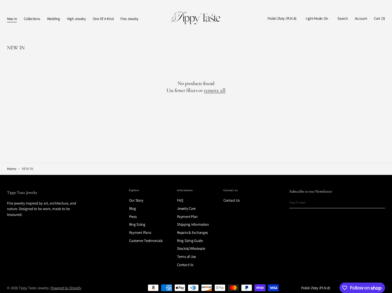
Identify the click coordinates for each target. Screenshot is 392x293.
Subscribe (378, 202)
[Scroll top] (383, 284)
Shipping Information (193, 224)
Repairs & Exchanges (192, 232)
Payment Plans (140, 232)
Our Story (136, 200)
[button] (282, 18)
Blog (132, 208)
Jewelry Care (186, 208)
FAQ (180, 200)
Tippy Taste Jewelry (34, 287)
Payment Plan (187, 216)
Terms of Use (186, 256)
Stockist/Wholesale (191, 248)
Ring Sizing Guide (190, 240)
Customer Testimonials (146, 240)
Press (133, 216)
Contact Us (185, 264)
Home (11, 168)
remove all (214, 90)
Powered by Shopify (65, 287)
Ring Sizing (137, 224)
